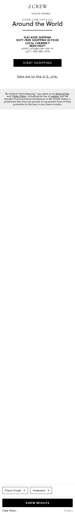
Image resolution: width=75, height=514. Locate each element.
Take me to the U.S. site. (37, 76)
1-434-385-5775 (40, 51)
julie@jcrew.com (39, 48)
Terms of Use (62, 93)
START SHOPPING (37, 63)
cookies (54, 96)
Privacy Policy (19, 96)
